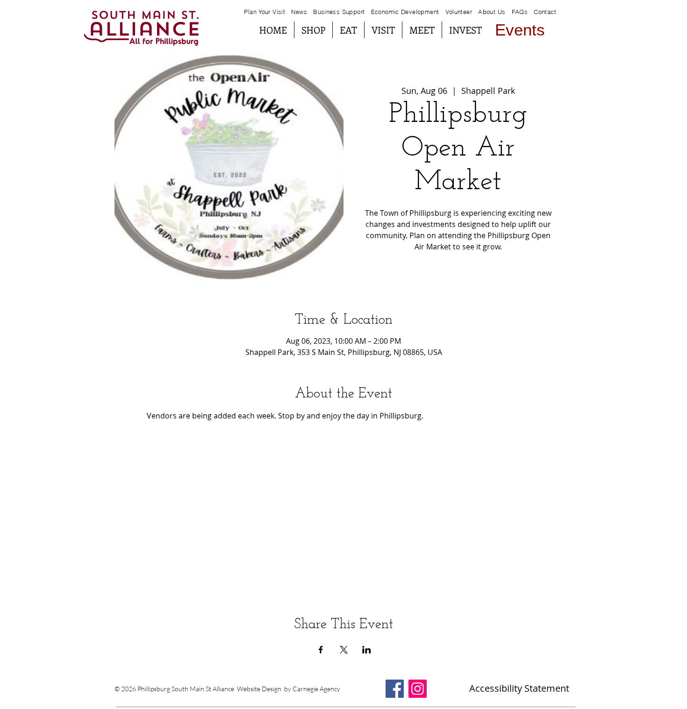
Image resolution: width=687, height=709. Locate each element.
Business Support (340, 11)
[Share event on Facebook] (320, 649)
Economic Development (405, 11)
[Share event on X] (343, 649)
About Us (491, 11)
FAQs (518, 11)
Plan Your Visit (264, 11)
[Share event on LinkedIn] (366, 649)
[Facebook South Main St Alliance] (395, 689)
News (299, 11)
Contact (545, 11)
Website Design (259, 689)
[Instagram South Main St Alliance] (417, 689)
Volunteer (458, 11)
